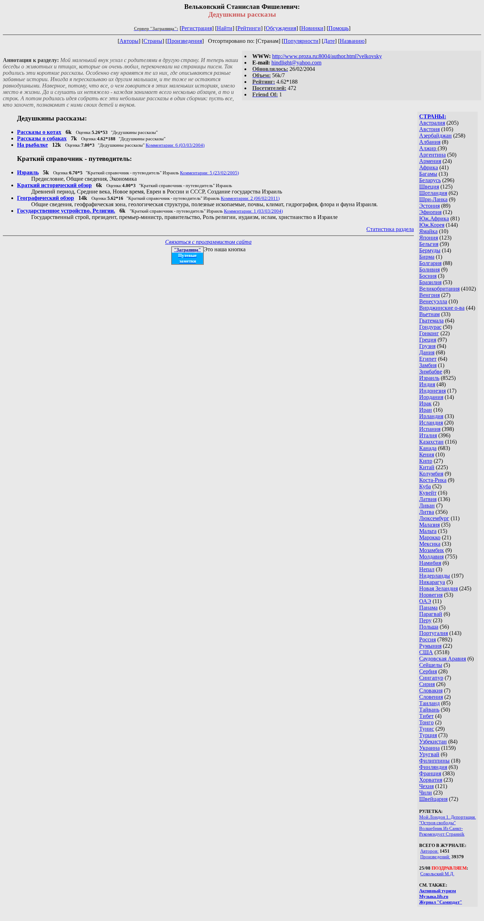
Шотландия (433, 193)
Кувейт (428, 493)
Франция (430, 773)
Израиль (429, 378)
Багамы (428, 174)
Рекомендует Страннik (442, 834)
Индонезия (432, 391)
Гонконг (429, 333)
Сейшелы (430, 665)
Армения (430, 161)
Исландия (431, 423)
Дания (426, 352)
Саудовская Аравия (442, 659)
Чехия (426, 786)
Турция (428, 735)
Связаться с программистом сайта (208, 242)
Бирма (426, 257)
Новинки (312, 28)
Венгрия (429, 295)
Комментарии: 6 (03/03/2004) (175, 145)
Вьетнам (429, 314)
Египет (428, 359)
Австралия (432, 123)
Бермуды (429, 250)
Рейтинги (249, 28)
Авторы (129, 41)
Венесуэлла (433, 301)
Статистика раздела (390, 229)
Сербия (428, 671)
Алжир (428, 148)
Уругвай (429, 754)
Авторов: (429, 851)
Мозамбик (431, 550)
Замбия (428, 365)
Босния (428, 276)
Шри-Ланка (433, 199)
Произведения (184, 41)
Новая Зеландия (438, 588)
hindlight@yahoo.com (296, 63)
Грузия (427, 346)
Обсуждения (281, 28)
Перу (425, 620)
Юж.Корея (431, 225)
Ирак (425, 403)
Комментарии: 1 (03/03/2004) (253, 211)
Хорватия (430, 780)
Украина (429, 748)
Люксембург (434, 518)
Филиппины (434, 761)
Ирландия (431, 416)
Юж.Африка (434, 218)
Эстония (429, 206)
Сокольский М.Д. (437, 873)
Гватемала (431, 321)
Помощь (338, 28)
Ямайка (428, 231)
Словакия (431, 690)
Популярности (301, 41)
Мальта (428, 531)
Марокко (429, 537)
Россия (427, 639)
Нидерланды (434, 576)
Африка (428, 167)
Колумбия (431, 474)
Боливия (429, 269)
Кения (426, 454)
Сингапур (431, 678)
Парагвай (430, 614)
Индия (427, 384)
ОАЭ (425, 601)
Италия (428, 435)
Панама (428, 608)
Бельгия (428, 244)
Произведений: (435, 856)
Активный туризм (437, 890)
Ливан (427, 505)
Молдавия (431, 557)
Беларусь (430, 180)
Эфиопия (430, 212)
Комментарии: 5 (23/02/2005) (209, 172)
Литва (426, 512)
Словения (431, 697)
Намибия (430, 563)
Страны (152, 41)
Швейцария (433, 799)
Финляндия (433, 767)
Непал (426, 569)
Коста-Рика (432, 480)
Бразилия (430, 282)
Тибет (426, 716)
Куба (425, 486)
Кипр (425, 461)
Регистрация (196, 28)
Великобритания (439, 289)
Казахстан (431, 442)
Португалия (433, 633)
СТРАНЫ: (432, 116)
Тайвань (429, 710)
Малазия (429, 525)
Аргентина (432, 155)
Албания (429, 142)
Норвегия (431, 595)
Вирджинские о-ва (442, 308)
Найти (224, 28)
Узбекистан (433, 742)
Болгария (430, 263)
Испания (429, 429)
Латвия (428, 499)
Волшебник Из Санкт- (441, 828)
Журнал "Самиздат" (440, 902)
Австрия (429, 129)
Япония (428, 238)
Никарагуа (432, 582)
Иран (425, 410)
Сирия (427, 684)
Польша (428, 627)
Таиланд (429, 703)
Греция (427, 340)
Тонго (426, 722)
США (426, 652)
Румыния (430, 646)
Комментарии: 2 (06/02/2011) (250, 198)
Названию (352, 41)
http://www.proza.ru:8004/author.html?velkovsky (327, 56)
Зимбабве (430, 372)
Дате (329, 41)
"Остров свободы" (437, 822)
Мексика (429, 544)
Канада (428, 448)
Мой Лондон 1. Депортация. (447, 817)
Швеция (429, 187)
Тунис (426, 729)
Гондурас (430, 327)
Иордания (431, 397)
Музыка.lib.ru (433, 896)
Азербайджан (435, 136)
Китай (426, 467)
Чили (425, 793)
